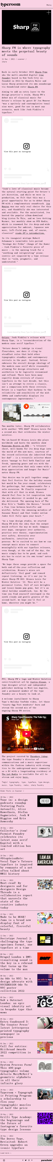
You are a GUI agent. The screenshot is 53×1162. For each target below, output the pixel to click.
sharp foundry (37, 785)
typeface (32, 782)
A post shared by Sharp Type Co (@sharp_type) (26, 183)
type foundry (15, 785)
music (4, 785)
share (4, 62)
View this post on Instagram (17, 152)
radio (26, 785)
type (24, 782)
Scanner (21, 59)
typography (14, 782)
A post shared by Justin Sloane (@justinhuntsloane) (26, 674)
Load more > (5, 1153)
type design (43, 782)
